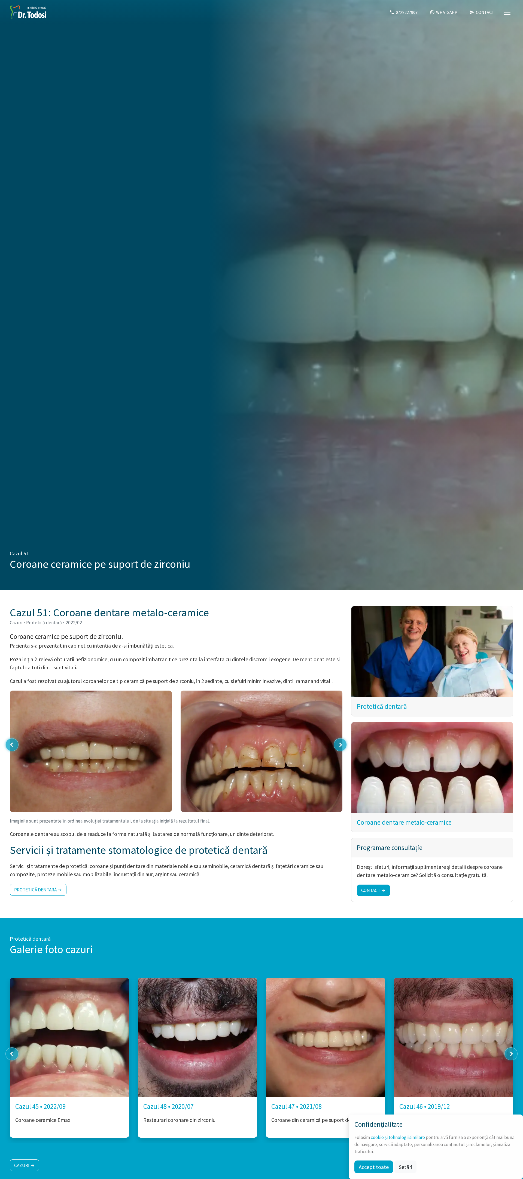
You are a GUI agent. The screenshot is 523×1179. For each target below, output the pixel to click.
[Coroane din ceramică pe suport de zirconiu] (325, 1037)
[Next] (340, 744)
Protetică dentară (382, 706)
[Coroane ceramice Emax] (69, 1037)
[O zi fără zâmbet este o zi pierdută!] (28, 12)
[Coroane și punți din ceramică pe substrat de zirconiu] (453, 1037)
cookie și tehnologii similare (398, 1137)
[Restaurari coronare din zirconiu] (197, 1037)
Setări (405, 1166)
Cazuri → (24, 1165)
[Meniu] (507, 12)
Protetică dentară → (38, 890)
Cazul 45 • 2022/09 (40, 1106)
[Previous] (12, 744)
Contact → (373, 891)
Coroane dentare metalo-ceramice (404, 822)
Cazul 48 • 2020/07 (168, 1106)
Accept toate (374, 1166)
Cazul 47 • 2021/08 (296, 1106)
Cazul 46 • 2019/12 (424, 1106)
